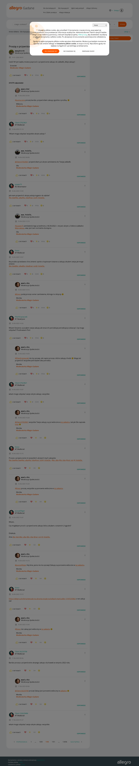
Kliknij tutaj (82, 35)
